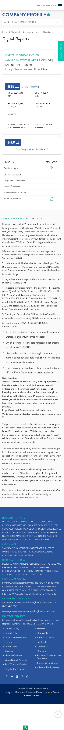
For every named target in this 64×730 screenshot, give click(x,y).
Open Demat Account (16, 660)
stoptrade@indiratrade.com (16, 624)
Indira (25, 728)
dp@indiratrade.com (12, 497)
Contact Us (42, 646)
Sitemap (41, 628)
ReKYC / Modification (16, 664)
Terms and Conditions (47, 663)
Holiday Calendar (13, 655)
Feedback (41, 642)
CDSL (40, 218)
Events (8, 642)
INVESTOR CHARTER (13, 616)
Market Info (16, 31)
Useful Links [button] (11, 646)
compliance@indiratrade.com (37, 602)
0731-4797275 (9, 606)
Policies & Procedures (16, 637)
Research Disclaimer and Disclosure (49, 657)
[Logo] (9, 5)
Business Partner (45, 637)
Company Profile (32, 31)
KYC (33, 218)
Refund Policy (12, 633)
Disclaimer (42, 651)
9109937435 (46, 624)
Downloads (42, 633)
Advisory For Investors (48, 667)
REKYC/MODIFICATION (47, 5)
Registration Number (15, 669)
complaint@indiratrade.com (41, 611)
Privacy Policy (12, 628)
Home (5, 31)
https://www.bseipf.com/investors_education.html (26, 410)
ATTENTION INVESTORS (15, 218)
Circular (9, 651)
